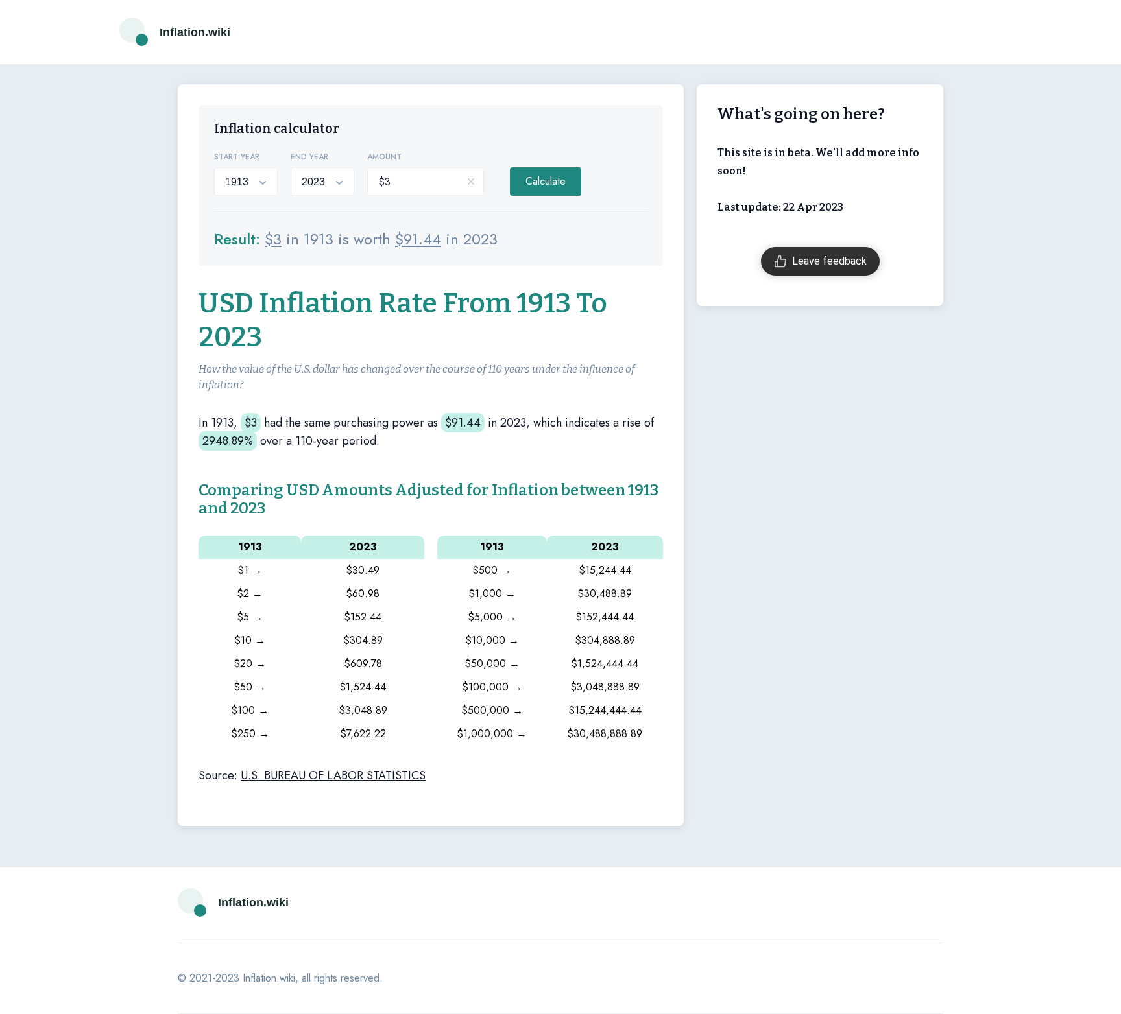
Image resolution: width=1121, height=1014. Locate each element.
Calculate (545, 181)
